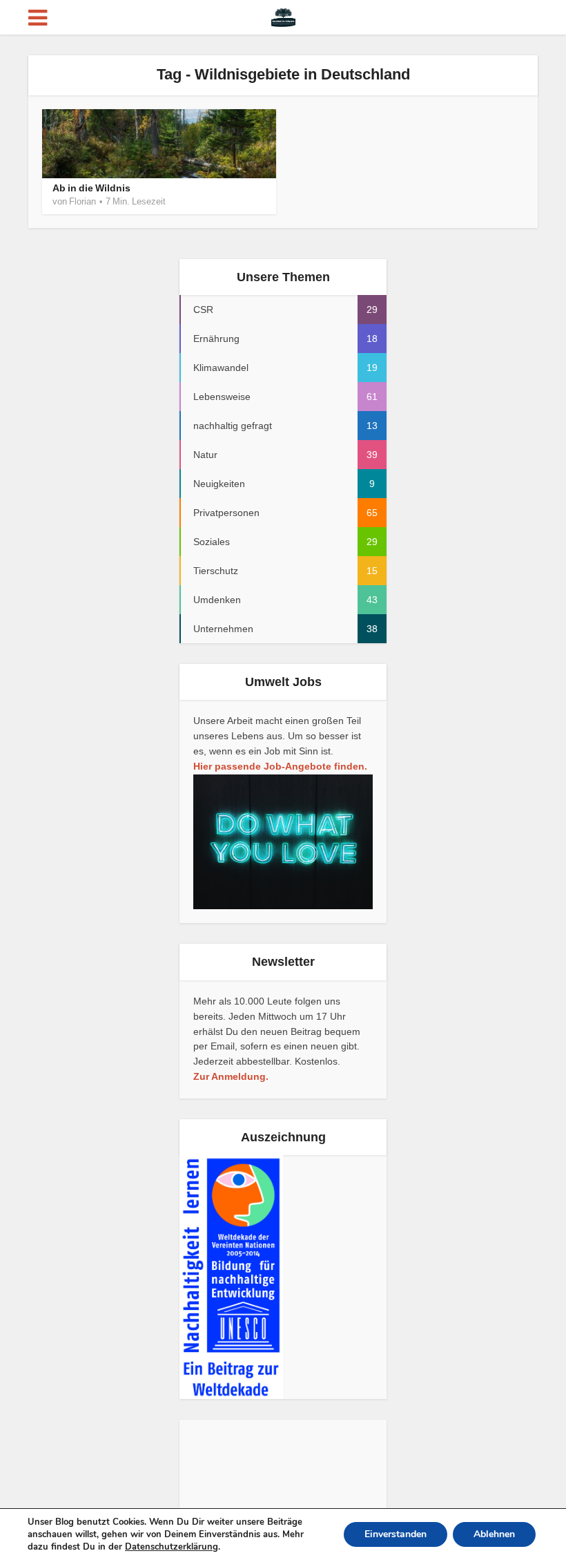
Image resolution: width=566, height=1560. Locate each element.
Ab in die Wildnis (91, 187)
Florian (82, 201)
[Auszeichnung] (231, 1276)
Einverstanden (395, 1534)
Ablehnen (494, 1534)
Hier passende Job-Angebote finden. (280, 766)
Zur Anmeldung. (231, 1076)
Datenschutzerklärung (171, 1547)
